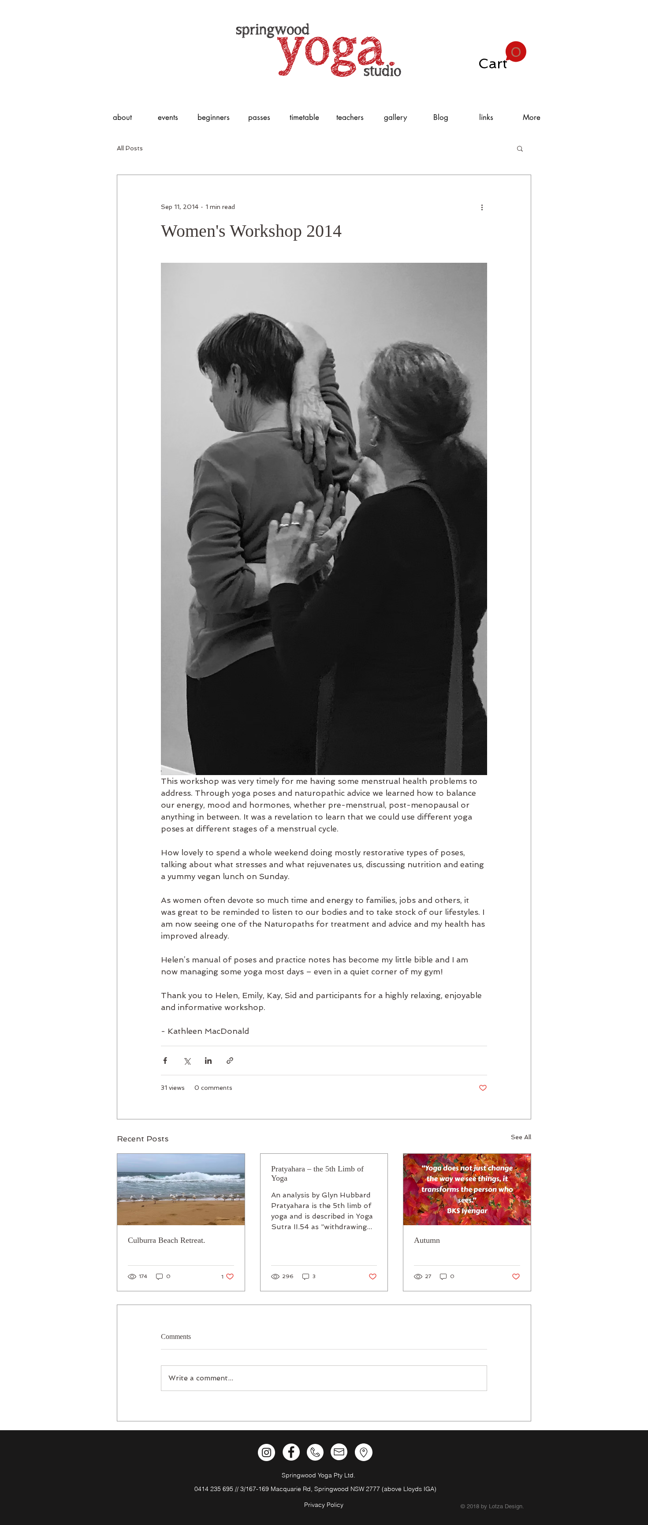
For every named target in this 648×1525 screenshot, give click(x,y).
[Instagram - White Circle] (266, 1452)
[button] (502, 56)
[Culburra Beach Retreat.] (181, 1189)
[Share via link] (230, 1060)
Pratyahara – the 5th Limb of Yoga (317, 1173)
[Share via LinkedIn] (208, 1060)
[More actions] (482, 206)
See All (521, 1137)
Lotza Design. (506, 1506)
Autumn (427, 1240)
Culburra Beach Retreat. (166, 1240)
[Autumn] (467, 1189)
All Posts (130, 148)
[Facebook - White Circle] (291, 1452)
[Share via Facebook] (165, 1060)
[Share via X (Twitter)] (186, 1060)
